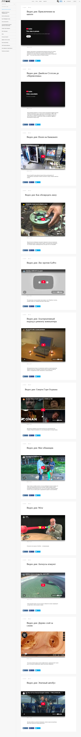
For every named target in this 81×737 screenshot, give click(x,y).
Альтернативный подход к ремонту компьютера (7, 25)
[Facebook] (31, 61)
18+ (79, 1)
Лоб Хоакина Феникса (6, 45)
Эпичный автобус (5, 42)
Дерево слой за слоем (6, 39)
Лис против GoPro (5, 21)
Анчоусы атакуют (5, 36)
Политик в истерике (5, 51)
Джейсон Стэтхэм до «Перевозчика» (5, 13)
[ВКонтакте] (25, 61)
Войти (75, 1)
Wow (3, 34)
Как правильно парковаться (7, 48)
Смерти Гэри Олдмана (6, 28)
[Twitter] (37, 61)
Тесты (33, 1)
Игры (37, 1)
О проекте (69, 1)
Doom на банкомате (5, 16)
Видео (40, 1)
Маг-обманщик (5, 31)
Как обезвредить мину (6, 18)
